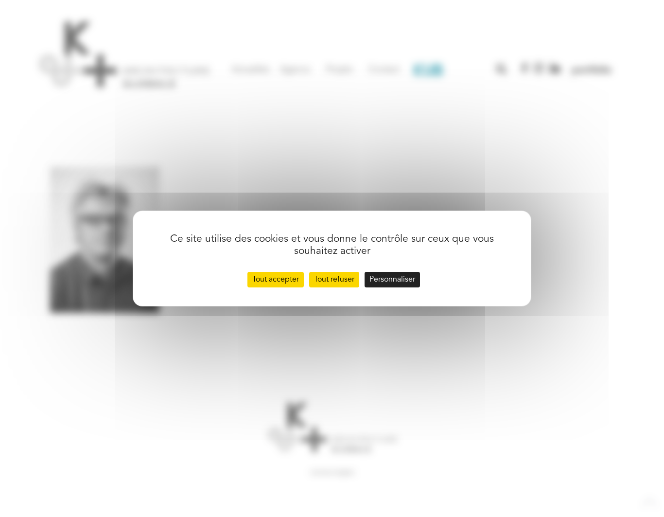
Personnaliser (392, 280)
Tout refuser (334, 280)
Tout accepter (275, 280)
